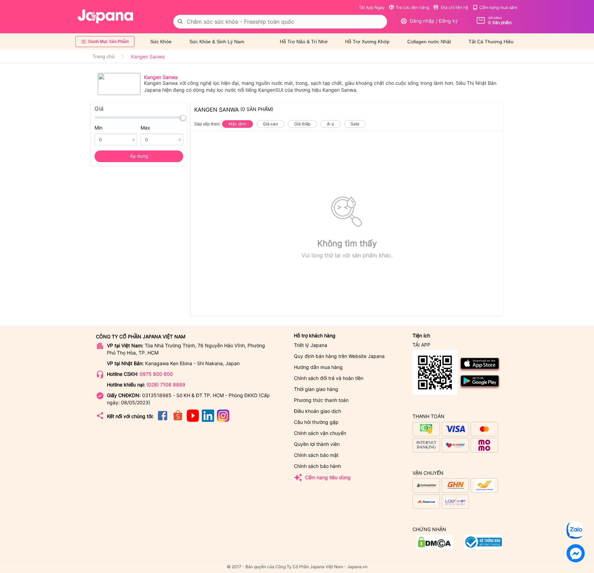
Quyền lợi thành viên (317, 444)
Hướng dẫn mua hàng (318, 367)
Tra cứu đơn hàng (412, 7)
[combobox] (280, 22)
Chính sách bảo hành (317, 466)
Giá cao (270, 123)
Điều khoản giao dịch (317, 411)
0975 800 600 (156, 374)
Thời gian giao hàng (316, 389)
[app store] (480, 370)
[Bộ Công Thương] (435, 547)
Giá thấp (302, 123)
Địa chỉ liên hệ (454, 7)
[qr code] (435, 373)
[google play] (480, 388)
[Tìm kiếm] (180, 21)
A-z (330, 123)
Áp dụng (139, 156)
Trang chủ (103, 56)
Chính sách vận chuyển (320, 433)
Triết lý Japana (310, 345)
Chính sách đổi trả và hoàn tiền (328, 378)
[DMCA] (482, 547)
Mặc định (237, 123)
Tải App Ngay (372, 7)
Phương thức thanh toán (321, 400)
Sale (355, 123)
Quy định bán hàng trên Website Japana (339, 356)
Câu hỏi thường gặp (316, 422)
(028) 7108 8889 (165, 384)
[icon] (162, 420)
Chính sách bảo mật (316, 455)
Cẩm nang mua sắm (498, 7)
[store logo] (105, 16)
